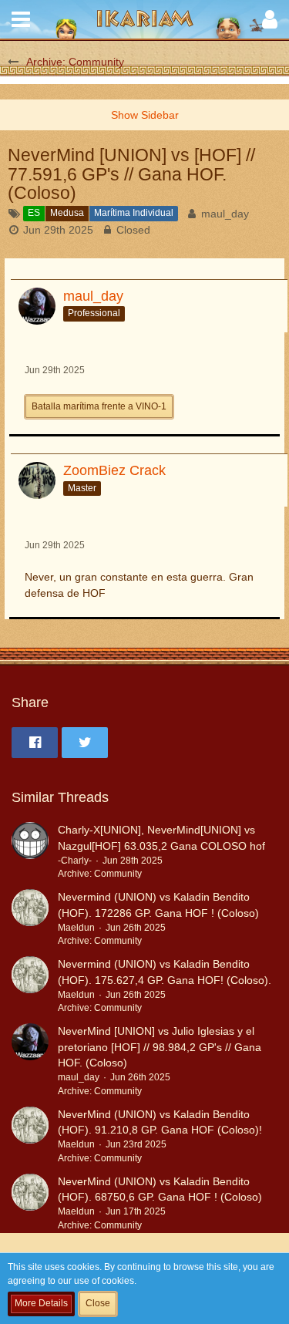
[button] (21, 19)
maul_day (225, 213)
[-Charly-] (30, 851)
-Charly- (75, 860)
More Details (41, 1303)
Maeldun (76, 927)
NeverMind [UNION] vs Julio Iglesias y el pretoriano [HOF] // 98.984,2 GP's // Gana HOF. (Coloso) (159, 1047)
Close (98, 1303)
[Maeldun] (30, 918)
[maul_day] (30, 1061)
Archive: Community (100, 873)
